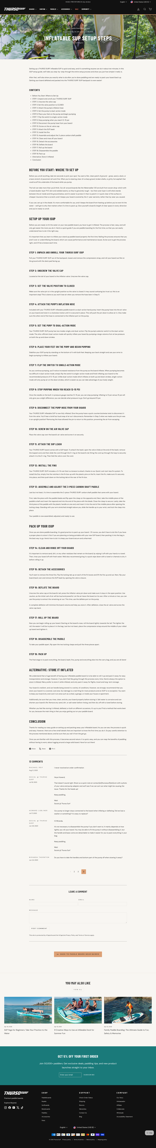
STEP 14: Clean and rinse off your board (47, 138)
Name (32, 900)
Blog (80, 1117)
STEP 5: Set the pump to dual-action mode (48, 111)
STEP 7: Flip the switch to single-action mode (49, 117)
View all (78, 989)
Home (68, 28)
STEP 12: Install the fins (41, 132)
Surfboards (45, 1105)
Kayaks (44, 1101)
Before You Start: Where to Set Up (45, 96)
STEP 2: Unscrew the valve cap (44, 102)
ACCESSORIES (65, 9)
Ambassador (121, 1101)
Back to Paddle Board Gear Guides (79, 954)
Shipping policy (102, 1139)
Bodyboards (46, 1109)
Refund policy (90, 1139)
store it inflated (35, 682)
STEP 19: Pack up (38, 154)
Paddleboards (46, 1098)
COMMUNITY (86, 9)
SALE (76, 9)
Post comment (39, 928)
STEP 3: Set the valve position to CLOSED (48, 105)
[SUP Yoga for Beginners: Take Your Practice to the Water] (28, 1010)
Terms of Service (84, 935)
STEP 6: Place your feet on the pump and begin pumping (54, 114)
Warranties (82, 1109)
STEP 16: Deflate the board (42, 144)
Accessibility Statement (125, 1117)
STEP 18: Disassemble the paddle (45, 151)
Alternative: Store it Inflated (43, 157)
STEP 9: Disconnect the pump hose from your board (52, 123)
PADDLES (53, 9)
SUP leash (64, 450)
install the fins (34, 474)
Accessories (46, 1117)
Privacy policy (66, 1139)
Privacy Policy (70, 935)
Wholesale (120, 1113)
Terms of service (79, 1139)
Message (33, 910)
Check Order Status (86, 1098)
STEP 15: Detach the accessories (44, 141)
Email (81, 900)
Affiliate (119, 1105)
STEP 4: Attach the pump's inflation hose (47, 108)
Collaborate (120, 1109)
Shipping (82, 1101)
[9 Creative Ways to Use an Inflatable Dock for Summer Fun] (78, 1010)
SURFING (43, 9)
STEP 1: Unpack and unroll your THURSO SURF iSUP (51, 99)
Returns (81, 1105)
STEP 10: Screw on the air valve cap (45, 126)
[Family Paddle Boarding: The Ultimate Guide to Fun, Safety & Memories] (128, 1010)
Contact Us (83, 1113)
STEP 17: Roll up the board (42, 147)
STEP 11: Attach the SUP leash (43, 129)
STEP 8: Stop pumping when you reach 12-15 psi (50, 120)
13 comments (67, 32)
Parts (43, 1120)
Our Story (120, 1098)
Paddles (44, 1113)
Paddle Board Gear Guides (80, 28)
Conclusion (36, 160)
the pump (105, 310)
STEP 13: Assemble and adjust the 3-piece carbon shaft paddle (56, 135)
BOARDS (32, 9)
